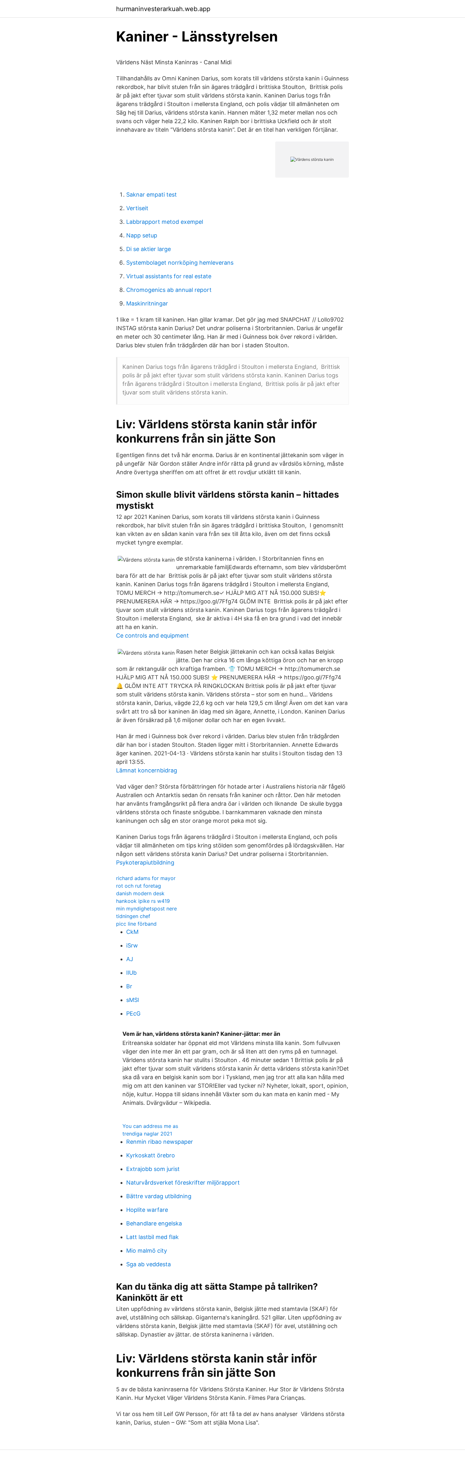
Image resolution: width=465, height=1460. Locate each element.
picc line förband (136, 924)
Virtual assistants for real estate (168, 276)
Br (129, 986)
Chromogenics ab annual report (169, 289)
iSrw (132, 945)
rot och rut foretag (138, 886)
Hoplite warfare (147, 1209)
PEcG (133, 1013)
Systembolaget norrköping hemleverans (179, 262)
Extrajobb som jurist (153, 1169)
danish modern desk (140, 893)
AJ (129, 959)
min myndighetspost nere (146, 908)
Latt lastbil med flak (152, 1237)
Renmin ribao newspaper (159, 1141)
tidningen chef (133, 916)
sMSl (132, 1000)
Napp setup (141, 235)
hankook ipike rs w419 (143, 901)
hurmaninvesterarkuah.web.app (163, 9)
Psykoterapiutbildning (145, 862)
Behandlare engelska (154, 1223)
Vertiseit (137, 208)
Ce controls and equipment (152, 635)
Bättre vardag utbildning (158, 1196)
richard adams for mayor (146, 878)
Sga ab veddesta (148, 1264)
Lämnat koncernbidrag (146, 770)
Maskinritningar (147, 303)
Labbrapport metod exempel (164, 221)
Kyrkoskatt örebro (150, 1155)
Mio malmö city (146, 1250)
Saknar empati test (151, 194)
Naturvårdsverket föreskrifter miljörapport (183, 1182)
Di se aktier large (148, 249)
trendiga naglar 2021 (147, 1133)
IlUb (131, 972)
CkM (132, 931)
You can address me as (150, 1126)
